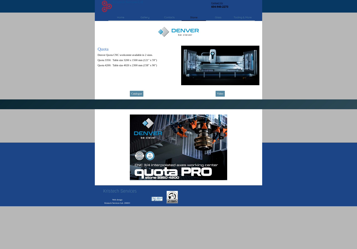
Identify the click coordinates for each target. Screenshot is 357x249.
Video (220, 93)
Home (120, 17)
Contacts (169, 17)
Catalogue (136, 93)
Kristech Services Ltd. (128, 2)
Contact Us (217, 3)
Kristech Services (120, 191)
